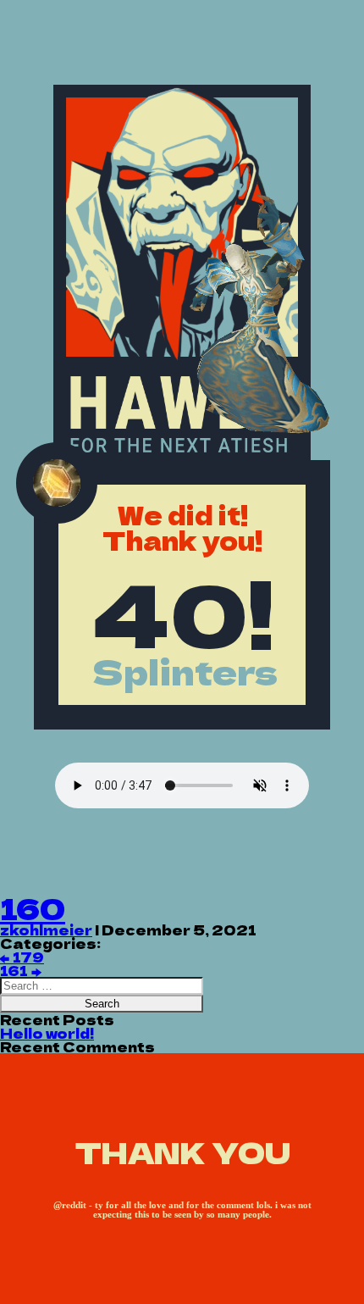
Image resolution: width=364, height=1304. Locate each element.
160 (32, 908)
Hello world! (47, 1033)
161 (20, 970)
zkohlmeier (46, 929)
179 (22, 956)
